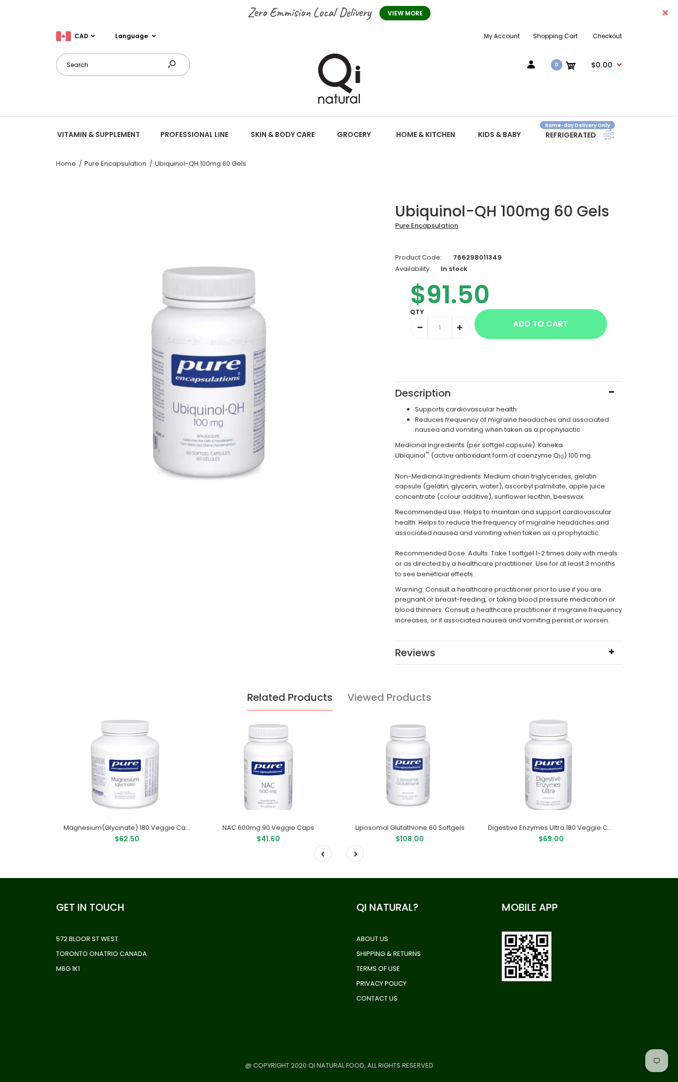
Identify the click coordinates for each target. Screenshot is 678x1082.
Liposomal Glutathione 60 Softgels (410, 827)
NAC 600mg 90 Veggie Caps (268, 827)
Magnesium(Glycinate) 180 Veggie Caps (129, 827)
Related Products (290, 697)
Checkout (607, 36)
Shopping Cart (555, 36)
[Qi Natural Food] (339, 103)
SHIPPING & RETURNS (388, 953)
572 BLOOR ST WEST (87, 939)
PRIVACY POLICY (381, 983)
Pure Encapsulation (426, 225)
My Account (502, 36)
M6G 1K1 (68, 968)
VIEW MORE (405, 13)
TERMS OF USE (378, 968)
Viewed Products (389, 697)
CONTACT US (377, 998)
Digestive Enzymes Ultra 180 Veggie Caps (554, 827)
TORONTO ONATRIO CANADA (101, 953)
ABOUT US (372, 939)
